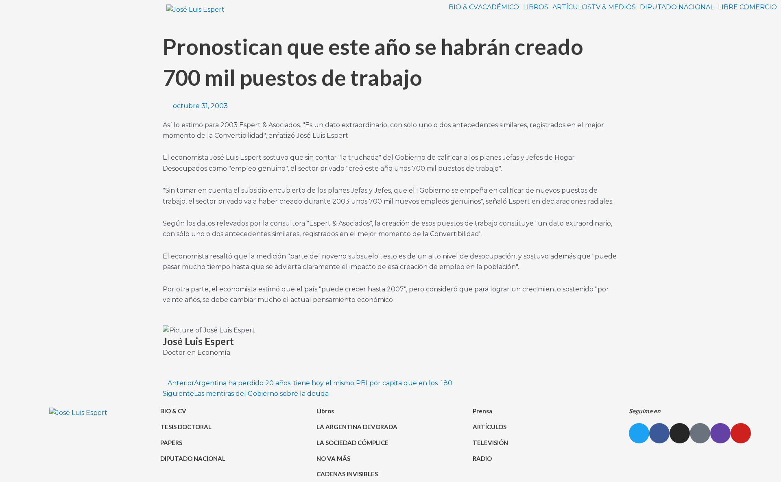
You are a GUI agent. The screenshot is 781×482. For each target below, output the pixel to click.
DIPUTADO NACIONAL (677, 7)
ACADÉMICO (498, 7)
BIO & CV (463, 7)
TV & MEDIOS (613, 7)
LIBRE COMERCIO (747, 7)
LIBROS (535, 7)
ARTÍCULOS (571, 7)
